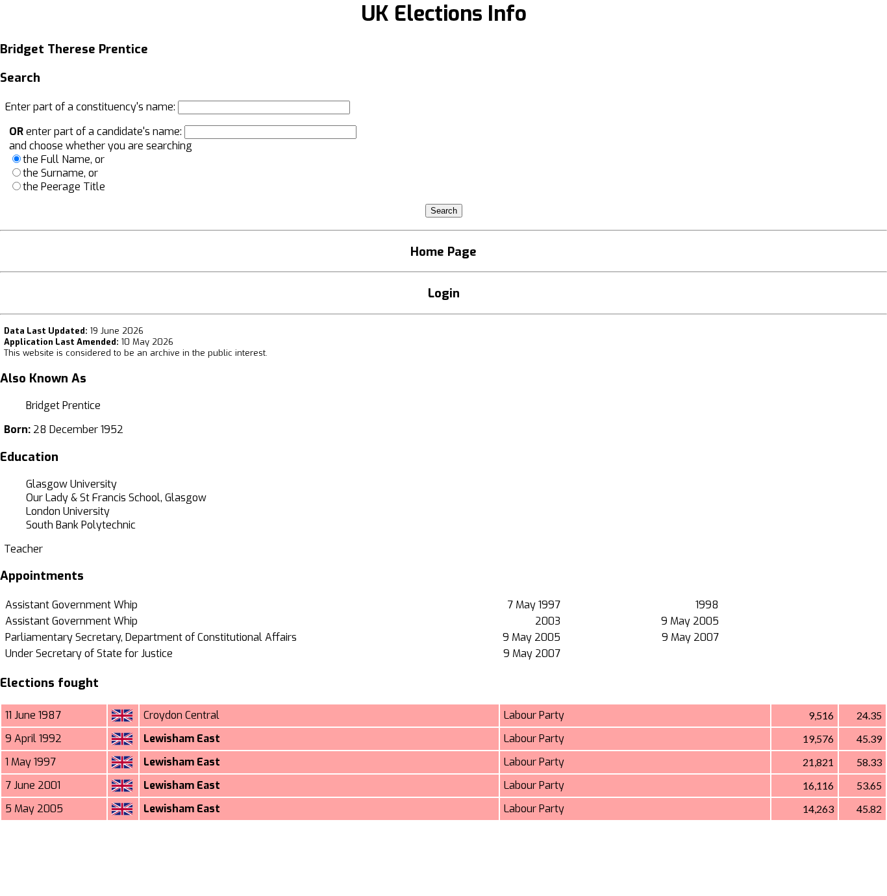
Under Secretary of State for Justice (89, 653)
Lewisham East (182, 738)
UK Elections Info (444, 13)
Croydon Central (181, 715)
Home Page (443, 251)
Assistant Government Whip (71, 605)
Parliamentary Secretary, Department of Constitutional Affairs (151, 637)
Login (444, 293)
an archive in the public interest (201, 352)
